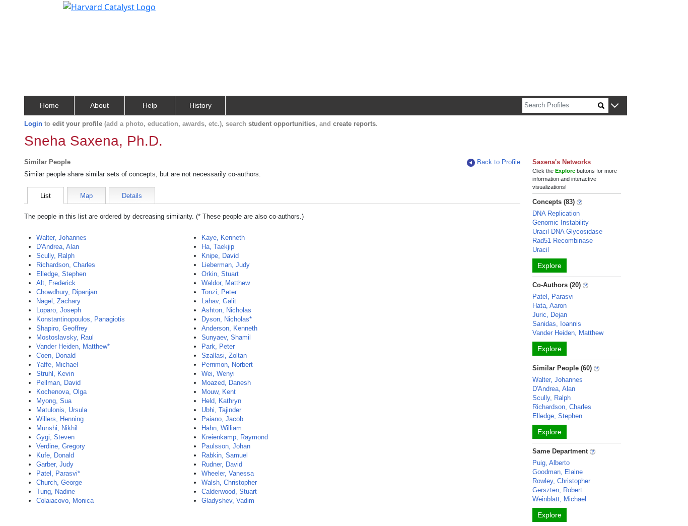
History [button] (200, 105)
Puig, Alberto (551, 463)
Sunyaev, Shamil (226, 337)
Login (33, 123)
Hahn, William (221, 428)
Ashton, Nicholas (226, 310)
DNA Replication (556, 213)
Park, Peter (218, 346)
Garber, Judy (55, 464)
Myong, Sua (54, 401)
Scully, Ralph (55, 255)
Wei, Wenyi (218, 373)
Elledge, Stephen (61, 274)
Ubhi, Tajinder (221, 410)
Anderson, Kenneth (229, 328)
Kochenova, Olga (61, 392)
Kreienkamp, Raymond (234, 437)
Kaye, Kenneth (223, 237)
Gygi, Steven (55, 437)
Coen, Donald (56, 355)
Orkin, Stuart (220, 274)
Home (49, 105)
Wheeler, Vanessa (227, 473)
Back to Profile (498, 162)
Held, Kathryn (221, 401)
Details (132, 196)
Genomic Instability (560, 222)
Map (86, 196)
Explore (549, 265)
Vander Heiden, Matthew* (73, 346)
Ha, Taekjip (217, 246)
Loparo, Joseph (58, 310)
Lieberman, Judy (225, 265)
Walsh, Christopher (229, 482)
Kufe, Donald (55, 455)
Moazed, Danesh (226, 382)
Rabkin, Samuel (224, 455)
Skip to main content (42, 12)
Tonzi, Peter (219, 292)
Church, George (59, 482)
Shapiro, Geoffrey (62, 328)
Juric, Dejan (549, 314)
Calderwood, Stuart (229, 491)
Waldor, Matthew (225, 283)
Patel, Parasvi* (58, 473)
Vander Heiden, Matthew (567, 333)
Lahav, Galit (218, 301)
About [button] (99, 105)
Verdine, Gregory (60, 446)
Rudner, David (221, 464)
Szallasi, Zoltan (224, 355)
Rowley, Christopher (561, 481)
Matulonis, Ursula (61, 410)
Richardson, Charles (65, 265)
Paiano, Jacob (222, 419)
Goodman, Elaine (557, 472)
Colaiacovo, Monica (65, 500)
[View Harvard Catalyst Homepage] (109, 6)
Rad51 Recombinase (562, 240)
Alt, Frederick (56, 283)
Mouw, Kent (218, 392)
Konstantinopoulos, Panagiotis (80, 319)
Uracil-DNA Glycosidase (567, 231)
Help (150, 105)
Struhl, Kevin (55, 373)
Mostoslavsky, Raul (65, 337)
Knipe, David (220, 255)
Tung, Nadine (55, 491)
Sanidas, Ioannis (556, 323)
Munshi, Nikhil (57, 428)
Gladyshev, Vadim (227, 500)
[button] (614, 106)
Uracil (540, 249)
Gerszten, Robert (557, 490)
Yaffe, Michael (57, 364)
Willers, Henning (60, 419)
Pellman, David (58, 382)
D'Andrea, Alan (57, 246)
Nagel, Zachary (58, 301)
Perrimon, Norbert (227, 364)
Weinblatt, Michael (559, 499)
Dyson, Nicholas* (226, 319)
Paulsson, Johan (225, 446)
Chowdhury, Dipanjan (66, 292)
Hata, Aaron (549, 305)
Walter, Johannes (61, 237)
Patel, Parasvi (553, 296)
